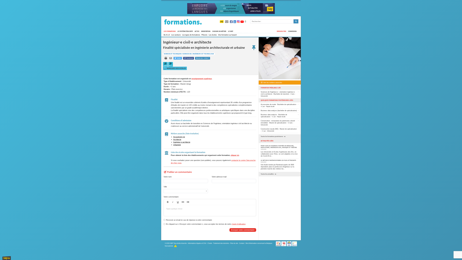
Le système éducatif (185, 31)
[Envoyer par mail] (171, 58)
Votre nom (168, 177)
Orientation (205, 31)
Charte (210, 243)
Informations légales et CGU (197, 243)
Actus (197, 31)
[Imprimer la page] (166, 58)
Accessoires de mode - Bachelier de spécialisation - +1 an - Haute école (279, 105)
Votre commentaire (171, 197)
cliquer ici (235, 155)
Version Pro (281, 31)
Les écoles (213, 35)
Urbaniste (177, 145)
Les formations (170, 31)
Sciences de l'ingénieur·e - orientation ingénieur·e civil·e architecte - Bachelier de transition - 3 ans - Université (278, 94)
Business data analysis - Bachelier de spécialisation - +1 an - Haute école (274, 116)
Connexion (292, 31)
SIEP (171, 243)
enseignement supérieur (202, 79)
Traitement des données (221, 243)
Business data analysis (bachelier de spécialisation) (279, 110)
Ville (165, 187)
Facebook (189, 58)
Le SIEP (230, 31)
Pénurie (204, 35)
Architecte (177, 139)
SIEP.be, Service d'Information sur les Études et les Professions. (6, 258)
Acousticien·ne (179, 137)
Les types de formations (191, 35)
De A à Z (167, 35)
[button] (167, 202)
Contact (241, 243)
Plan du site (234, 243)
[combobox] (186, 191)
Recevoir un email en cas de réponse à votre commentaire (189, 220)
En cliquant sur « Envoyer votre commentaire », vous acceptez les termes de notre (206, 224)
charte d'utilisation (239, 224)
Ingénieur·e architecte (181, 142)
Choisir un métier (219, 31)
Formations (183, 22)
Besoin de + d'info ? (202, 58)
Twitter (178, 58)
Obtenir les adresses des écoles (175, 68)
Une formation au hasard (227, 35)
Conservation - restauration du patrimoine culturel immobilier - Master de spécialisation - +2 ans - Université (278, 123)
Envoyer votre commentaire (242, 230)
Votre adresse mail (219, 177)
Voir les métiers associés (272, 82)
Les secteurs (176, 35)
